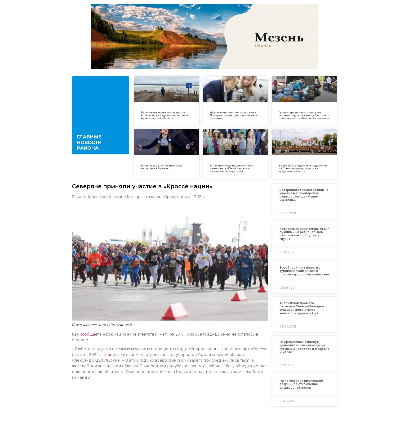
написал (113, 354)
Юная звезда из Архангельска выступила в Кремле (161, 167)
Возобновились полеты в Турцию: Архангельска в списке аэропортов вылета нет (304, 271)
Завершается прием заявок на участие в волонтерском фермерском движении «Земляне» (304, 195)
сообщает (89, 334)
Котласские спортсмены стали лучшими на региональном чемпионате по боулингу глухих (304, 234)
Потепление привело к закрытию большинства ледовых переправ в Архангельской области (164, 115)
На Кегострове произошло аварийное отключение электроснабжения (301, 384)
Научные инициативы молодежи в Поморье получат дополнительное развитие (233, 115)
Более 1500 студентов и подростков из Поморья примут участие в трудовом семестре (303, 168)
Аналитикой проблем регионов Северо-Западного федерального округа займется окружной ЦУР (303, 308)
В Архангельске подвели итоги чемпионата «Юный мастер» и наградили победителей (231, 168)
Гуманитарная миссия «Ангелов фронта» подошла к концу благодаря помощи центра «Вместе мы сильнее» (304, 115)
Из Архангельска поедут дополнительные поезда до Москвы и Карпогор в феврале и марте (304, 347)
